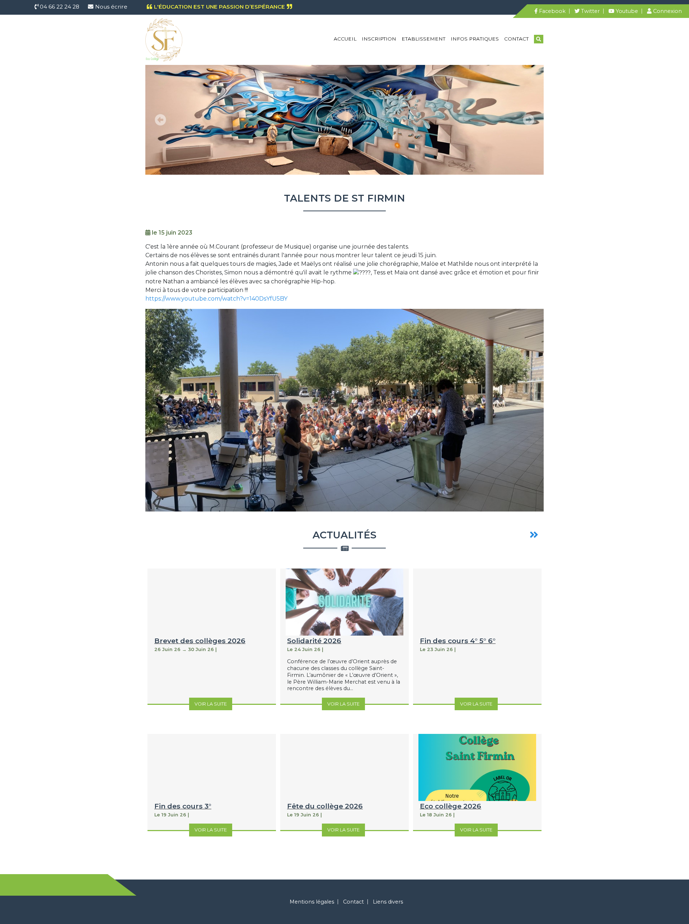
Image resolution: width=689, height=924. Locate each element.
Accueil (345, 39)
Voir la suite (210, 704)
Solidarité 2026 (314, 640)
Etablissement (423, 39)
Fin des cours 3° (182, 806)
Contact (516, 39)
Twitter (590, 11)
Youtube (626, 11)
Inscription (379, 39)
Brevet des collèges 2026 (199, 640)
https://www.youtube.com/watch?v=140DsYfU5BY (216, 298)
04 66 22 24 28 (58, 6)
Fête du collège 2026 (325, 806)
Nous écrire (111, 6)
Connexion (667, 11)
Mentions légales (312, 902)
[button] (160, 120)
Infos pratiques (475, 39)
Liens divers (388, 902)
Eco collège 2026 (450, 806)
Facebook (552, 11)
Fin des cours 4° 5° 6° (458, 640)
